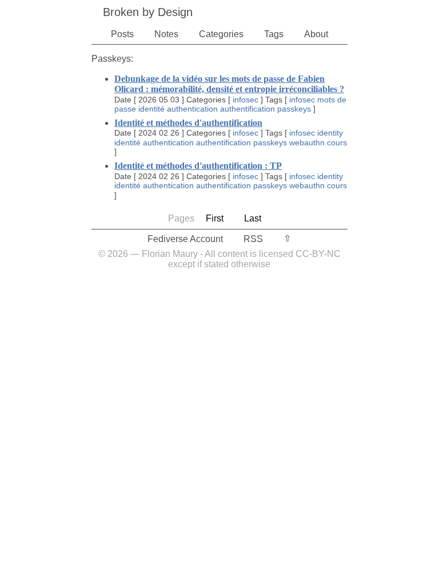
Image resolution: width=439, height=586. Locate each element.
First (215, 218)
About (316, 34)
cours (337, 142)
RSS (253, 239)
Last (252, 218)
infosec (245, 99)
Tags (274, 34)
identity (330, 132)
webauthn (307, 142)
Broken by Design (148, 12)
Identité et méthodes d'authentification (188, 123)
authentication (192, 108)
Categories (221, 34)
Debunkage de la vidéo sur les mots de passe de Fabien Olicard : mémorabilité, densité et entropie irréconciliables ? (229, 84)
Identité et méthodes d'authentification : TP (198, 166)
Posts (122, 34)
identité (151, 108)
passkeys (294, 108)
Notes (166, 34)
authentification (247, 108)
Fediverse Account (185, 239)
